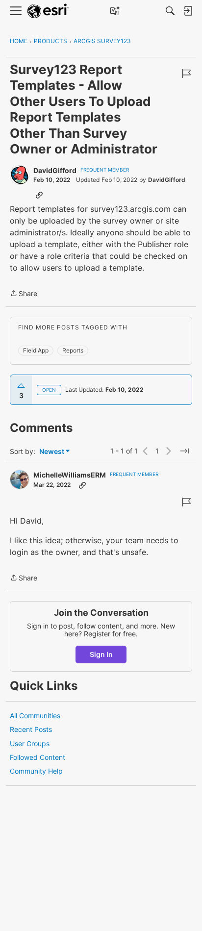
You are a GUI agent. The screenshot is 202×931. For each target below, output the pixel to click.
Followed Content (37, 757)
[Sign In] (188, 11)
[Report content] (186, 73)
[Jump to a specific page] (184, 451)
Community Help (36, 771)
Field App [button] (36, 350)
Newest (51, 451)
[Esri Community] (48, 11)
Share (23, 294)
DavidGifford (54, 170)
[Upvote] (21, 386)
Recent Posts (31, 729)
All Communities (35, 715)
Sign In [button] (101, 654)
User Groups (30, 743)
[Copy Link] (39, 194)
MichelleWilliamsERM (69, 475)
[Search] (170, 11)
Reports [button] (72, 350)
